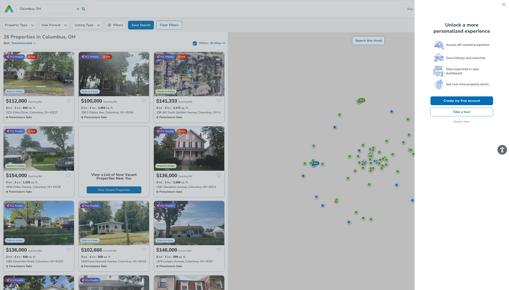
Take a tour (462, 112)
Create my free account (462, 101)
